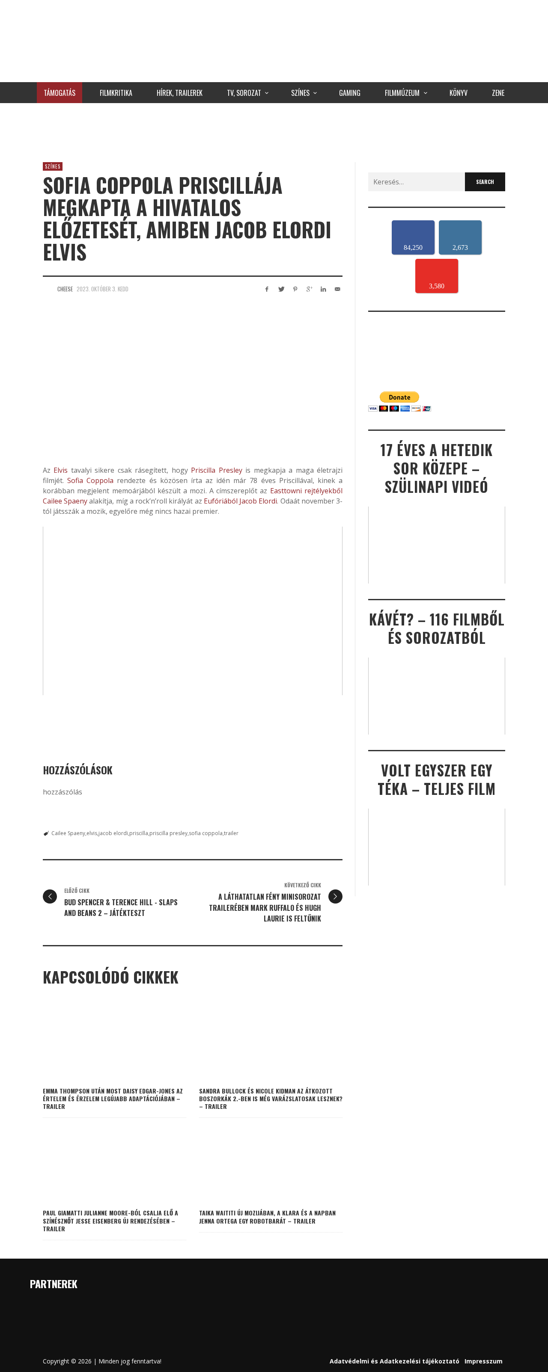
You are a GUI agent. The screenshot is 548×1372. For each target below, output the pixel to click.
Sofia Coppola (90, 480)
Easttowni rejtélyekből (304, 490)
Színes (52, 166)
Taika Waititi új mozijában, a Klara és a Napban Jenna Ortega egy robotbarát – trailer (267, 1216)
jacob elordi (113, 833)
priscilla (138, 833)
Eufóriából (221, 501)
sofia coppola (206, 833)
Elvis (61, 470)
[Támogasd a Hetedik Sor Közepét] (274, 130)
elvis (91, 833)
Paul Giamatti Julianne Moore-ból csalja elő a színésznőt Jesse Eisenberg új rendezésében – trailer (110, 1220)
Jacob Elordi (258, 501)
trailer (231, 833)
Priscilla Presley (216, 470)
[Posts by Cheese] (48, 289)
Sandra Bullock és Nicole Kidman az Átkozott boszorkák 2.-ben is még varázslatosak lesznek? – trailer (270, 1098)
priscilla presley (168, 833)
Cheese (65, 288)
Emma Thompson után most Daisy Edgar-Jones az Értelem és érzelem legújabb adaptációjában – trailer (113, 1098)
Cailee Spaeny (65, 501)
